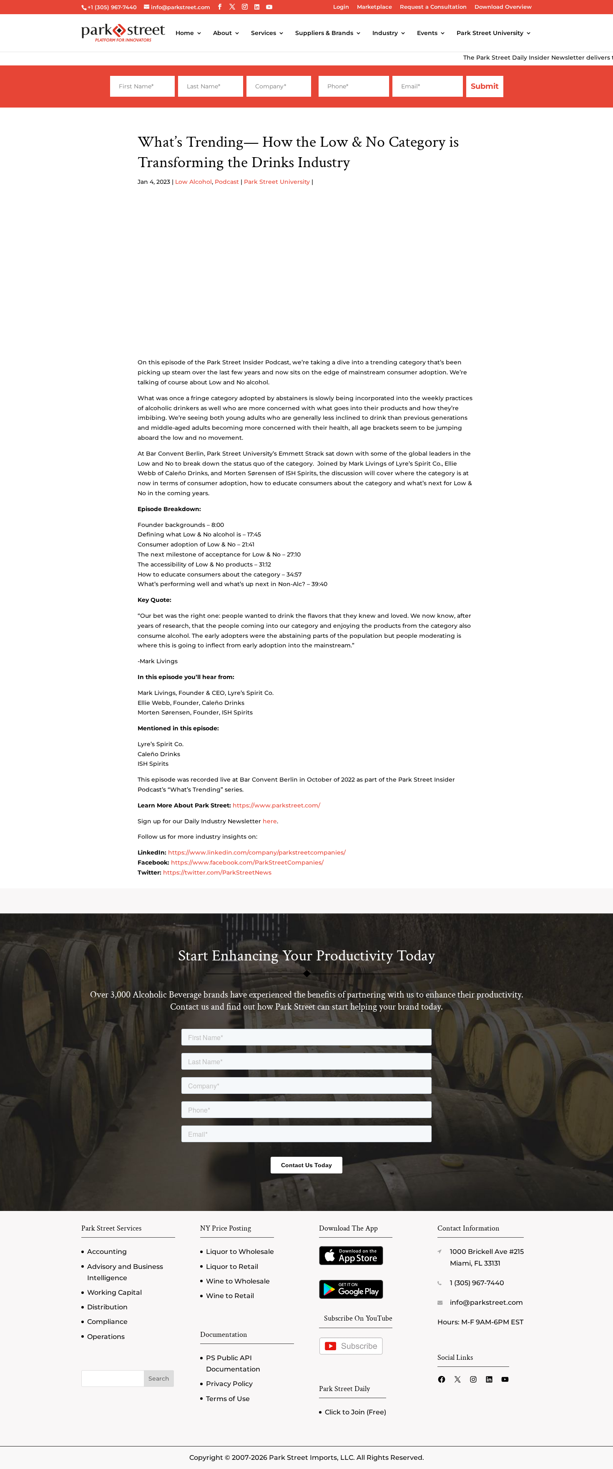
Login (341, 7)
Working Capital (114, 1292)
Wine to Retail (230, 1296)
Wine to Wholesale (238, 1281)
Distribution (107, 1307)
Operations (106, 1337)
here (270, 821)
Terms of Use (228, 1399)
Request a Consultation (433, 7)
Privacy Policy (229, 1384)
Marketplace (374, 7)
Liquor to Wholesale (240, 1252)
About (222, 33)
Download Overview (503, 7)
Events (427, 33)
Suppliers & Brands (324, 33)
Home (185, 33)
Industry (385, 33)
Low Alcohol (193, 182)
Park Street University (490, 33)
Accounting (107, 1252)
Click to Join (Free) (355, 1412)
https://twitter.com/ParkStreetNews (217, 872)
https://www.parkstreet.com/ (276, 805)
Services (263, 33)
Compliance (107, 1322)
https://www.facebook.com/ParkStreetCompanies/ (247, 862)
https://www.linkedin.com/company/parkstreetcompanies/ (257, 852)
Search (158, 1378)
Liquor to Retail (232, 1267)
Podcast (227, 182)
